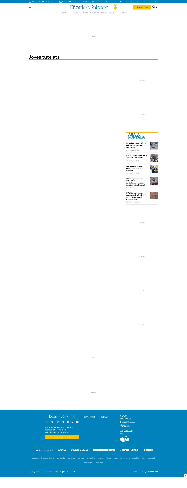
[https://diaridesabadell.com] (43, 450)
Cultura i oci (94, 13)
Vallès (76, 13)
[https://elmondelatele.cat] (129, 450)
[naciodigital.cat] (47, 458)
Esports (104, 13)
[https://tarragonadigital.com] (104, 450)
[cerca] (153, 7)
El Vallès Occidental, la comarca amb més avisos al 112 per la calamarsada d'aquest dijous (136, 196)
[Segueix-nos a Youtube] (77, 423)
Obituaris (123, 13)
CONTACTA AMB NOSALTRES (62, 437)
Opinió (113, 13)
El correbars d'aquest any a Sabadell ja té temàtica (136, 156)
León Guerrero (130, 188)
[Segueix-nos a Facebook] (46, 423)
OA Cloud (154, 472)
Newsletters (142, 7)
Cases (139, 2)
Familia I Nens (148, 2)
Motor (156, 2)
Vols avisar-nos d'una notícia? (100, 2)
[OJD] (124, 439)
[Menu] (30, 7)
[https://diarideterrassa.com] (79, 450)
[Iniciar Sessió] (157, 7)
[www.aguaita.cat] (35, 458)
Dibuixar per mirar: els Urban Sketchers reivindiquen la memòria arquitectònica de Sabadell (136, 182)
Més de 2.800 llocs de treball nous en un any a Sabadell (134, 169)
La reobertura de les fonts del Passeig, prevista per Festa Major (136, 145)
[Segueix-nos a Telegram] (67, 423)
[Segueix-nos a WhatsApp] (63, 422)
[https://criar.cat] (148, 450)
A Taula (132, 2)
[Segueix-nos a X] (52, 423)
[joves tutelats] (93, 7)
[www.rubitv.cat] (143, 458)
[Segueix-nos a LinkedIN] (72, 422)
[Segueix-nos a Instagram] (57, 423)
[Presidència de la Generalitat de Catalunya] (127, 422)
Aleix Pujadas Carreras (132, 150)
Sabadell (65, 13)
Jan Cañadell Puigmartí (133, 160)
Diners (85, 13)
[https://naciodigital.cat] (62, 450)
